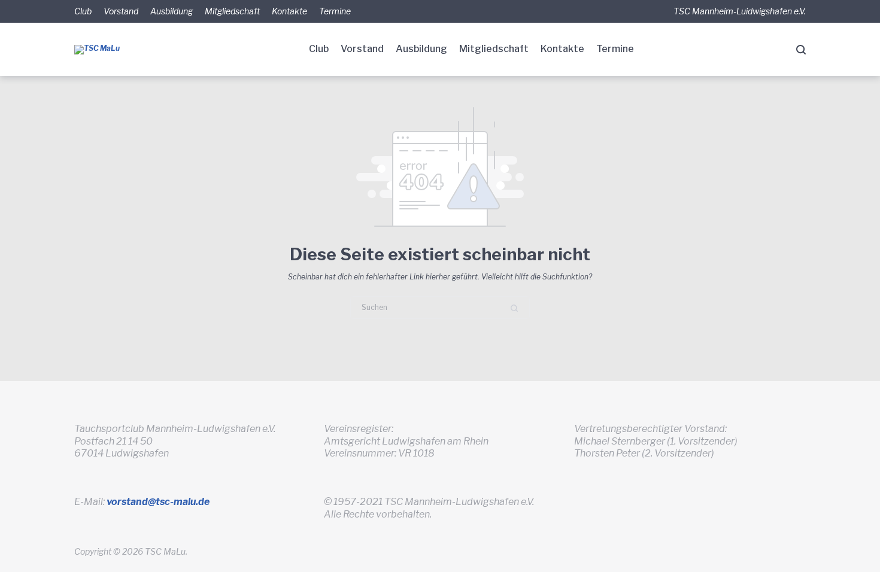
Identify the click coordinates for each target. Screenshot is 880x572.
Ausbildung (171, 11)
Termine (335, 11)
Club (83, 11)
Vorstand (121, 11)
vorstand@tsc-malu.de (158, 501)
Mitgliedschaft (232, 11)
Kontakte (289, 11)
